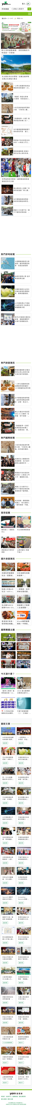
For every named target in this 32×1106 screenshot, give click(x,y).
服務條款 (15, 1096)
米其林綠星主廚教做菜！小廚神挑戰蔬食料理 (7, 859)
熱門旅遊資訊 (8, 362)
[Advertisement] (16, 235)
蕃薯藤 (6, 3)
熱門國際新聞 (8, 437)
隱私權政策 (22, 1096)
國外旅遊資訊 (8, 558)
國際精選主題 (8, 629)
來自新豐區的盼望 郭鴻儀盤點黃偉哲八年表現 (7, 839)
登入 (24, 4)
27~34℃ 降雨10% (15, 18)
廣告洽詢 (10, 1099)
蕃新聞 (5, 743)
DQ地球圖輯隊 (7, 1042)
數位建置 (4, 1099)
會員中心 (9, 1096)
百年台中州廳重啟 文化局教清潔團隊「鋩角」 (7, 879)
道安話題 (5, 512)
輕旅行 (21, 1042)
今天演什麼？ (8, 673)
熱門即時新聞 (8, 254)
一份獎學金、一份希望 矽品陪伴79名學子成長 (23, 739)
